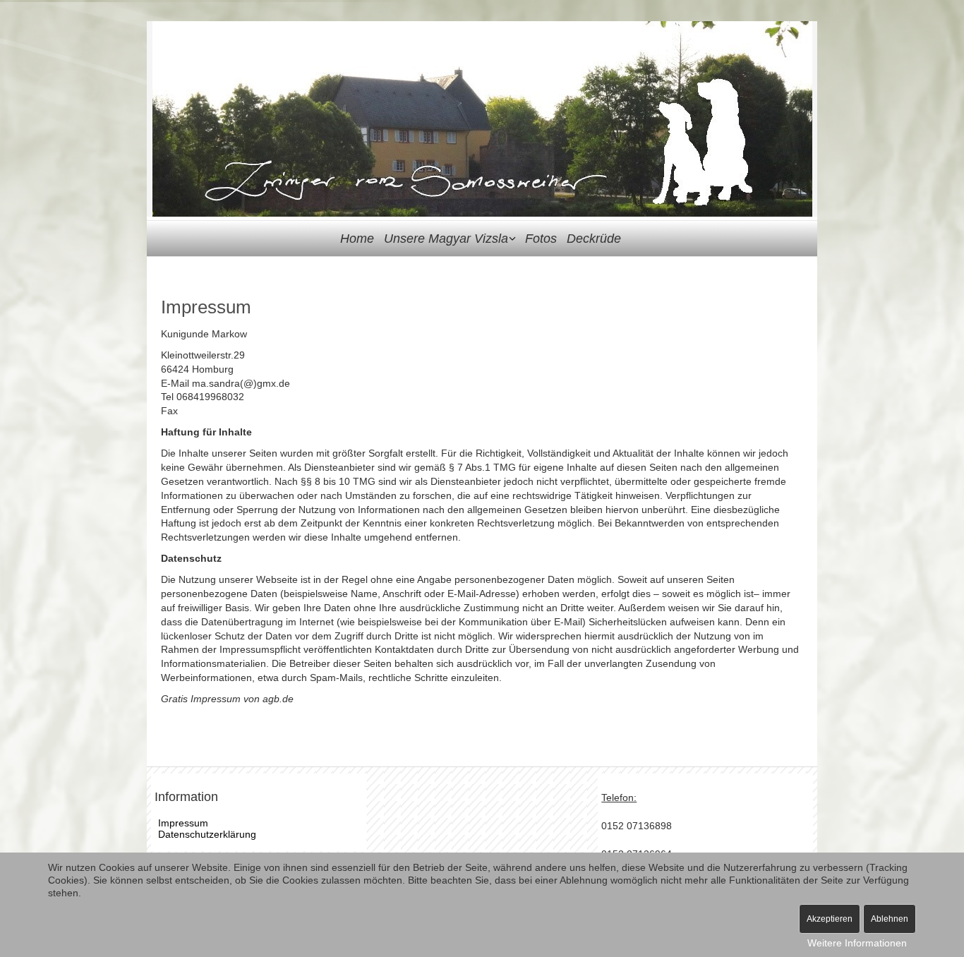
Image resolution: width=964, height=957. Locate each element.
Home (357, 238)
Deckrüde (594, 238)
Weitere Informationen (857, 943)
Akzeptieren (829, 919)
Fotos (541, 238)
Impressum (183, 823)
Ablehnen (889, 919)
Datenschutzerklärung (207, 834)
